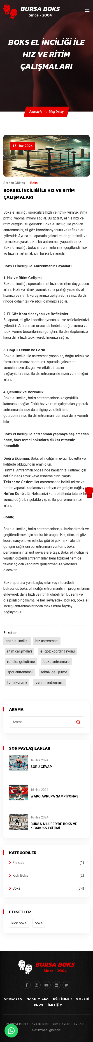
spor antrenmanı (20, 672)
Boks (47, 888)
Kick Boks (47, 875)
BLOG (39, 1004)
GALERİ (82, 998)
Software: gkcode (46, 1030)
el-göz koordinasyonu (57, 651)
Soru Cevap (41, 767)
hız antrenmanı (46, 641)
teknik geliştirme (54, 672)
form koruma (17, 682)
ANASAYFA (13, 998)
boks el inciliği (17, 641)
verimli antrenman (49, 682)
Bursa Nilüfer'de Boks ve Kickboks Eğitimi (53, 826)
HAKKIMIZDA (38, 998)
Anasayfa (35, 112)
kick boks (19, 923)
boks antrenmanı (57, 662)
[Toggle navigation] (87, 11)
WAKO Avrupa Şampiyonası (54, 796)
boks (39, 923)
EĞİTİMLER (62, 998)
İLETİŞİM (55, 1004)
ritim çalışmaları (19, 651)
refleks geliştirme (21, 662)
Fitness (47, 862)
